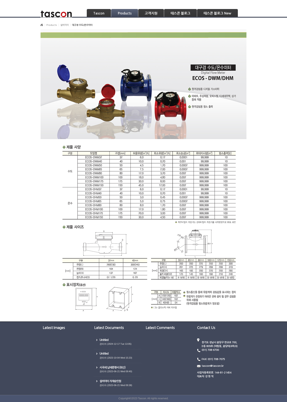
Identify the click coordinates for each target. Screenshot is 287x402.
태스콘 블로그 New (217, 13)
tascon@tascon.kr (213, 366)
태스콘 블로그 (180, 13)
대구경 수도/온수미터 (82, 25)
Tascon (98, 13)
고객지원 (151, 13)
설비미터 (64, 25)
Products (125, 13)
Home (42, 25)
